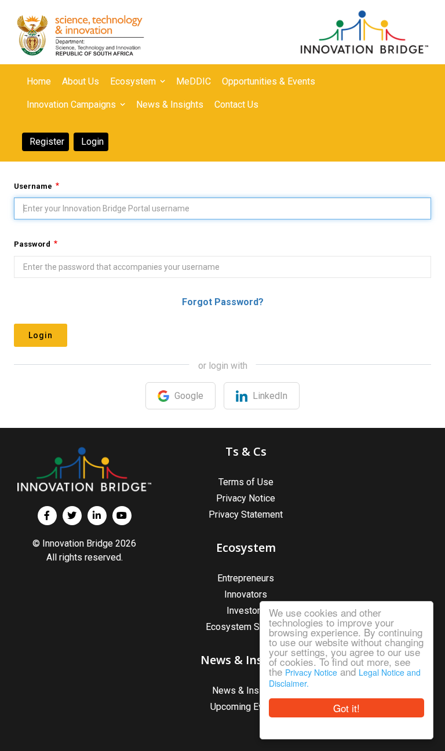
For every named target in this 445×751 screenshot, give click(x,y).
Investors (246, 610)
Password (32, 244)
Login (40, 335)
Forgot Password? (223, 301)
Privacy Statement (246, 514)
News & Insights (245, 690)
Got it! (346, 708)
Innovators (245, 594)
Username (33, 186)
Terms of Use (245, 482)
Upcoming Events (245, 706)
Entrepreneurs (245, 578)
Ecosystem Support (246, 626)
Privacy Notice (311, 672)
